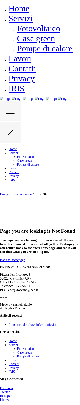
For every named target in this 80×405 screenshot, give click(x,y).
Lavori (13, 360)
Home (13, 341)
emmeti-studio (22, 304)
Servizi (13, 345)
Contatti (14, 364)
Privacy (14, 368)
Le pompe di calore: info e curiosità (32, 324)
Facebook (6, 388)
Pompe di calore (28, 356)
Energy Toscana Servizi (16, 194)
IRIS (12, 371)
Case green (24, 352)
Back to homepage (12, 260)
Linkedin (6, 399)
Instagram (6, 396)
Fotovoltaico (25, 348)
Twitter (5, 392)
